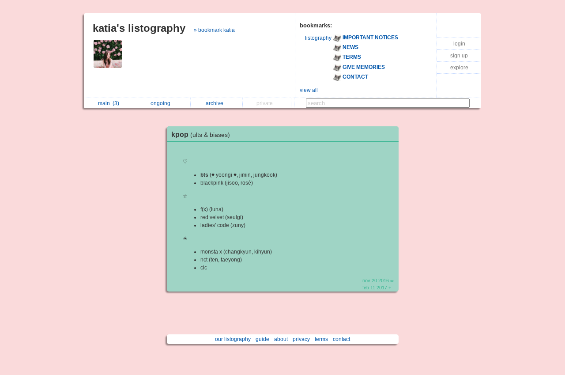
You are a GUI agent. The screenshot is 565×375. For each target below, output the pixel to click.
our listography (233, 339)
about (281, 339)
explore (459, 67)
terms (321, 339)
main (108, 103)
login (459, 44)
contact (341, 339)
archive (216, 103)
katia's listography (139, 28)
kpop (200, 134)
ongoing (162, 103)
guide (262, 339)
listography (318, 38)
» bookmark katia (214, 30)
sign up (459, 56)
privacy (301, 339)
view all (309, 90)
